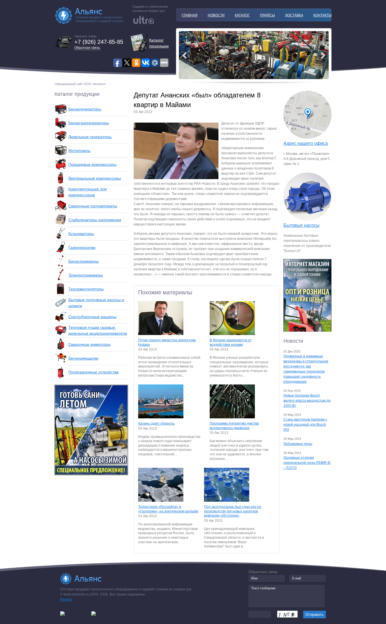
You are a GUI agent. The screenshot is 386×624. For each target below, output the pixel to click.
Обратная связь (87, 48)
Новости (216, 15)
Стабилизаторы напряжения (94, 220)
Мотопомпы (79, 150)
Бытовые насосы (301, 225)
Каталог (242, 15)
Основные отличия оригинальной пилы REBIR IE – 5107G (307, 463)
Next (184, 55)
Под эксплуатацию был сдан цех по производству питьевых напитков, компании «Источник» (232, 511)
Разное (66, 599)
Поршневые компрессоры (92, 164)
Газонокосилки (82, 247)
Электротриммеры (85, 275)
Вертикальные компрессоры (94, 178)
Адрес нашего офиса (305, 143)
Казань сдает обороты (156, 423)
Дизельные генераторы (90, 136)
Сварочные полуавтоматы (92, 206)
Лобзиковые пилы (297, 444)
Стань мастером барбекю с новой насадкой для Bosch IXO (305, 425)
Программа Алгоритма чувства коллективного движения (234, 425)
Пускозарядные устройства (93, 372)
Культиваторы (81, 233)
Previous (323, 55)
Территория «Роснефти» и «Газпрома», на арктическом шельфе (168, 509)
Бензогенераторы (84, 109)
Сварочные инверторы (89, 344)
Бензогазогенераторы (88, 123)
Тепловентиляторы (86, 289)
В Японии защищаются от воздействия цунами (231, 342)
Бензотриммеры (83, 261)
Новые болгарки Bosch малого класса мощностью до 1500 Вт (307, 400)
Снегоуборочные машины (92, 316)
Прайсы (267, 15)
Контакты (322, 15)
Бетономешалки (83, 358)
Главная (190, 15)
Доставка (294, 15)
